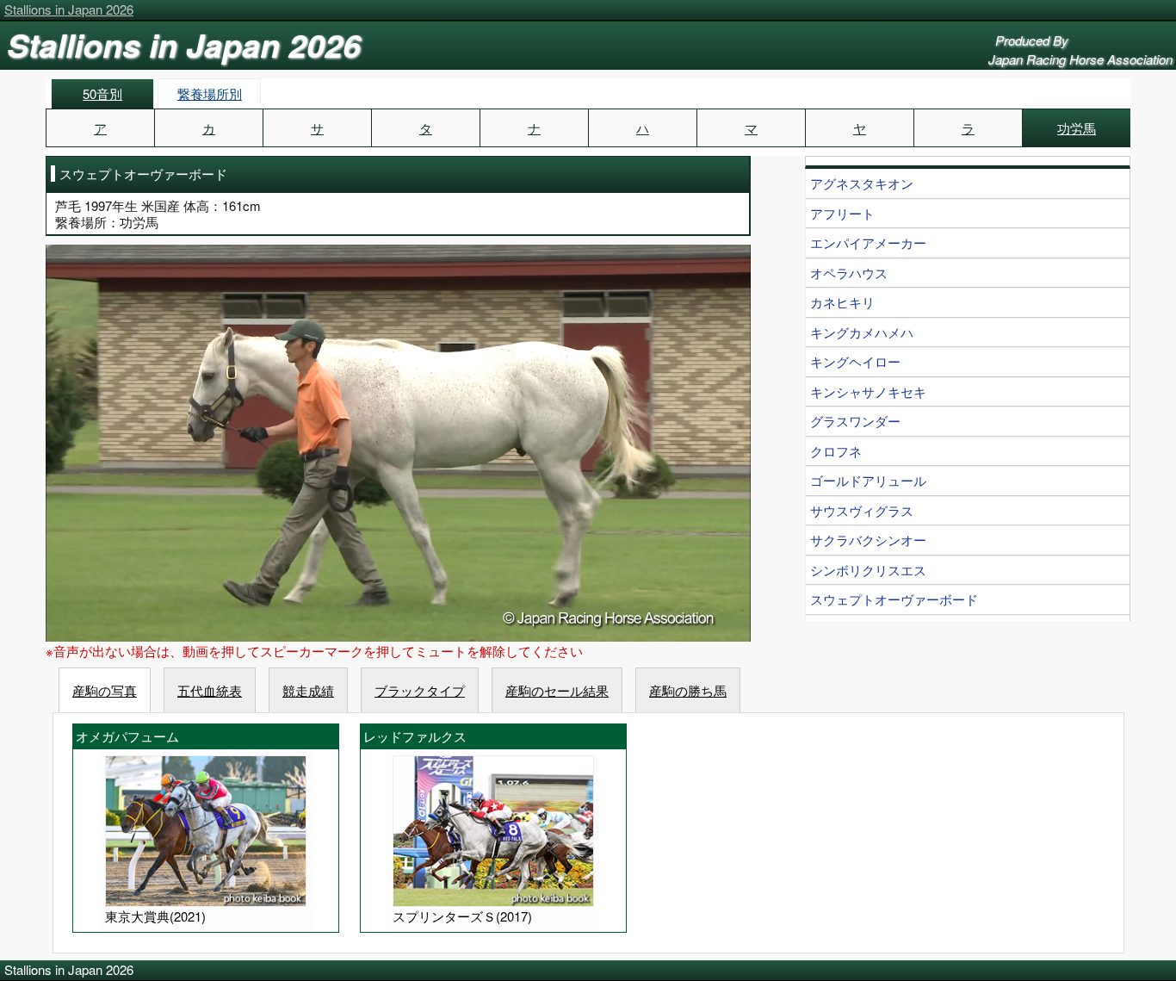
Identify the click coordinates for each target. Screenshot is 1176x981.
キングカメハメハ (861, 332)
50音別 (102, 93)
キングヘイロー (855, 361)
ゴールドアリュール (868, 480)
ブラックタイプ (419, 690)
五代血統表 (209, 690)
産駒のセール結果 (557, 690)
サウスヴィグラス (861, 510)
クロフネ (836, 451)
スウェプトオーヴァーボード (894, 599)
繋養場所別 (209, 93)
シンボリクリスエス (868, 570)
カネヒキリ (842, 302)
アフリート (842, 213)
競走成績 (308, 690)
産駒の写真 (104, 690)
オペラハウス (849, 273)
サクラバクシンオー (868, 540)
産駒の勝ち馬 (688, 690)
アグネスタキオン (861, 183)
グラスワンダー (855, 421)
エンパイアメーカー (868, 242)
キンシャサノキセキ (868, 391)
